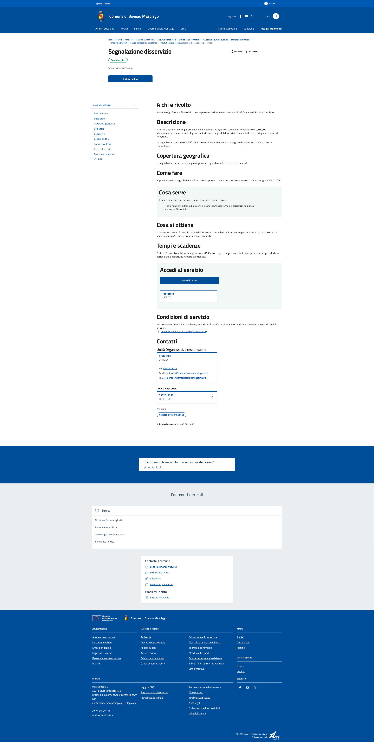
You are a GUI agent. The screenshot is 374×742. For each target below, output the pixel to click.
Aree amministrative (103, 637)
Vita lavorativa (197, 669)
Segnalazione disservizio (154, 692)
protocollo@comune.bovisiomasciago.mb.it (187, 373)
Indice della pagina (101, 105)
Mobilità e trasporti (199, 653)
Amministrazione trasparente (205, 687)
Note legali (194, 703)
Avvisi (240, 637)
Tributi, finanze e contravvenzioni (207, 663)
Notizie (241, 648)
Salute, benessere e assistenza (205, 658)
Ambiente (146, 637)
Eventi (240, 666)
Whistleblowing (197, 713)
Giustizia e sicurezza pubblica (204, 642)
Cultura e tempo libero (153, 663)
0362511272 (166, 395)
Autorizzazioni (148, 653)
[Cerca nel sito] (276, 16)
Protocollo (168, 293)
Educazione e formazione (203, 637)
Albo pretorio (196, 692)
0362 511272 (170, 368)
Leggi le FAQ (147, 687)
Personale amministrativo (106, 658)
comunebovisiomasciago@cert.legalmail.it (185, 377)
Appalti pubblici (149, 648)
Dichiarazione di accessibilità (204, 708)
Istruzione (248, 29)
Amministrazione (104, 29)
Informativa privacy (199, 698)
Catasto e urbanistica (152, 658)
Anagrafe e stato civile (153, 642)
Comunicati (243, 642)
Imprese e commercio (200, 648)
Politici (96, 663)
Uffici (183, 29)
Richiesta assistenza (152, 698)
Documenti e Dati (102, 642)
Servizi (137, 29)
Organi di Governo (102, 653)
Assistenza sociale (227, 29)
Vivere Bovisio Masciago (161, 29)
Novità (124, 29)
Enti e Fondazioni (101, 648)
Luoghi (241, 671)
